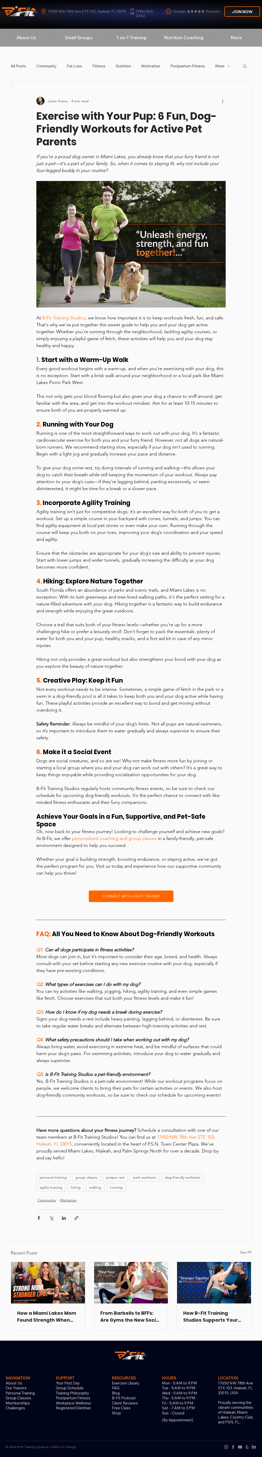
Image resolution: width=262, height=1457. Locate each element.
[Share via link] (76, 1218)
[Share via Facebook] (38, 1218)
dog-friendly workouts (182, 1177)
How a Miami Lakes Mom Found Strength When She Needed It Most (46, 1316)
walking (95, 1187)
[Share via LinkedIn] (63, 1218)
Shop (116, 1413)
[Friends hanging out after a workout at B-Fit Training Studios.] (131, 1282)
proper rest (115, 1177)
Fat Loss (74, 66)
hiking (76, 1187)
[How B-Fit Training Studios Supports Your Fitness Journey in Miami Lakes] (214, 1282)
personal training (53, 1177)
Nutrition (123, 66)
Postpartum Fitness (187, 66)
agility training (51, 1187)
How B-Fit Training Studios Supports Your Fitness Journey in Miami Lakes (213, 1316)
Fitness (98, 66)
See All (245, 1252)
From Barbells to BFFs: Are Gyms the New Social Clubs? (130, 1316)
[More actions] (223, 101)
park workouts (144, 1177)
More (220, 66)
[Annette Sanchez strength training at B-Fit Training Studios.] (48, 1282)
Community (46, 66)
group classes (86, 1177)
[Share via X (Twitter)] (51, 1218)
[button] (244, 66)
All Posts (18, 66)
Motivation (150, 66)
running (116, 1187)
